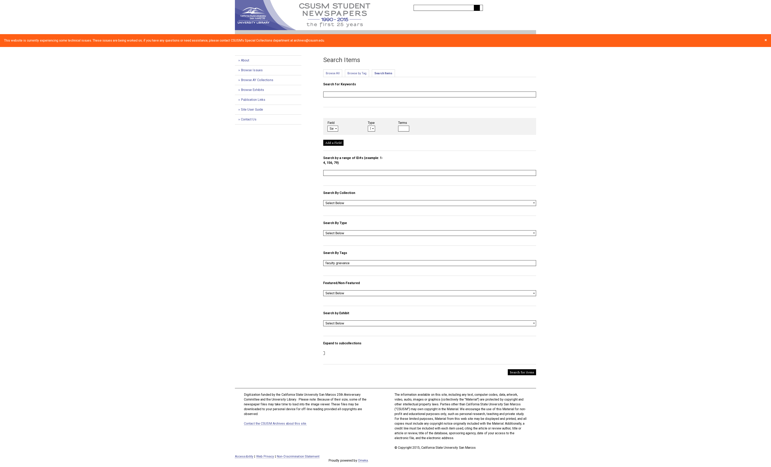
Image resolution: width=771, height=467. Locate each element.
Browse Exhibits (252, 90)
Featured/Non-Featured (341, 283)
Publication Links (253, 100)
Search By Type (335, 223)
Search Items (383, 73)
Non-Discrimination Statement (298, 456)
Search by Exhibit (336, 313)
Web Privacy (265, 456)
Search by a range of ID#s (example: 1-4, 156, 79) (353, 160)
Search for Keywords (339, 84)
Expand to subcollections (342, 343)
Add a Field (333, 143)
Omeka (363, 460)
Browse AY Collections (257, 80)
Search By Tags (335, 253)
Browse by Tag (357, 73)
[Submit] (477, 8)
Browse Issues (252, 70)
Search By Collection (339, 193)
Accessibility (244, 456)
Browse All (333, 73)
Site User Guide (252, 109)
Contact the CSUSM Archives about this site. (275, 423)
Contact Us (248, 119)
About (245, 60)
